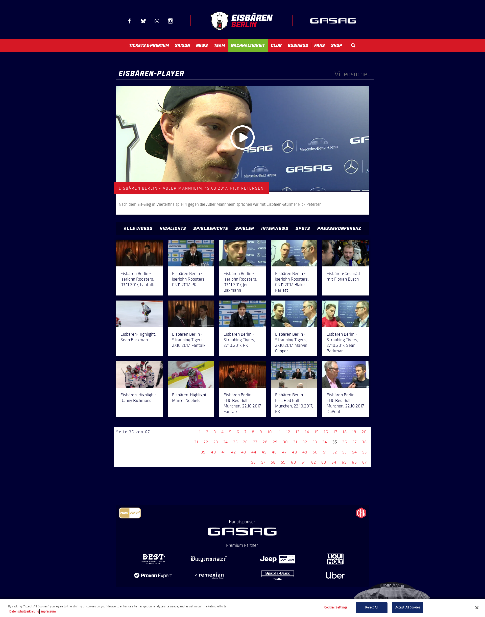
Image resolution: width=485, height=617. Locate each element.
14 (307, 432)
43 (243, 452)
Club (276, 45)
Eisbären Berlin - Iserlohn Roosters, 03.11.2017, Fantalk (137, 279)
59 (283, 462)
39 (203, 452)
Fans (319, 45)
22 (206, 442)
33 (314, 442)
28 (265, 442)
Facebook (129, 21)
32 (305, 442)
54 (354, 452)
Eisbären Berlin (241, 21)
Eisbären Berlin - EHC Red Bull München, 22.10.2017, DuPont (346, 403)
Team (219, 45)
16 (326, 432)
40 (213, 452)
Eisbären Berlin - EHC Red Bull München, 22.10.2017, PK (294, 403)
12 (288, 432)
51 (325, 452)
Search (353, 45)
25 (235, 442)
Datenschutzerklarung (24, 611)
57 (263, 462)
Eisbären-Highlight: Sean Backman (138, 336)
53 (344, 452)
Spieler (244, 228)
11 (279, 432)
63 (323, 462)
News (202, 45)
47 (284, 452)
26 (245, 442)
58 (273, 462)
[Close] (476, 607)
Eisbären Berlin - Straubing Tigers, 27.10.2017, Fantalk (188, 339)
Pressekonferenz (339, 228)
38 (364, 442)
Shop (336, 45)
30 (285, 442)
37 (354, 442)
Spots (303, 228)
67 (364, 462)
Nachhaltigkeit (248, 45)
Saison (182, 45)
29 (275, 442)
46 (274, 452)
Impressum (48, 611)
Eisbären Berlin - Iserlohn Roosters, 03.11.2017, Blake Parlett (292, 282)
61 (304, 462)
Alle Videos (138, 228)
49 (304, 452)
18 (345, 432)
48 (294, 452)
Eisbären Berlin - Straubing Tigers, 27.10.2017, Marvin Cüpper (291, 342)
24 (225, 442)
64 (333, 462)
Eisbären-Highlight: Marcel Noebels (190, 397)
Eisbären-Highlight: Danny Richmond (138, 397)
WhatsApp (156, 21)
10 (270, 432)
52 (334, 452)
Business (298, 45)
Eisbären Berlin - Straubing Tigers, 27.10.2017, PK (239, 339)
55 (364, 452)
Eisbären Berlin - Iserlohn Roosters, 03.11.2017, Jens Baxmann (240, 282)
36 (344, 442)
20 (364, 432)
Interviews (274, 228)
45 (264, 452)
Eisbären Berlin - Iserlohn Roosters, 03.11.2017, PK (189, 279)
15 (316, 432)
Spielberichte (210, 228)
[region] (242, 608)
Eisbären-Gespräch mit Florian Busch (344, 276)
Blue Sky (143, 21)
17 (335, 432)
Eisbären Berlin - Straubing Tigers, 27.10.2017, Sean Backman (342, 342)
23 (215, 442)
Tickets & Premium (149, 45)
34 (324, 442)
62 (313, 462)
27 (255, 442)
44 (253, 452)
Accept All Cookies (407, 607)
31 (295, 442)
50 (315, 452)
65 (344, 462)
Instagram (170, 21)
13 (298, 432)
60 (293, 462)
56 (253, 462)
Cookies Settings (335, 607)
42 (233, 452)
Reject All (371, 607)
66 (354, 462)
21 (196, 442)
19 (354, 432)
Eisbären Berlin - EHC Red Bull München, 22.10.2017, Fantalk (242, 403)
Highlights (173, 228)
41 (224, 452)
